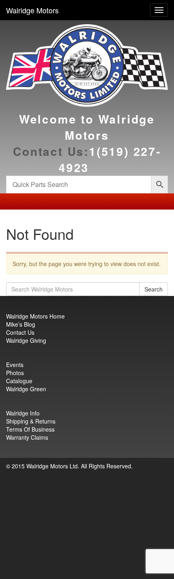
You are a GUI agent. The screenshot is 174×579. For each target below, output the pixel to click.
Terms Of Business (30, 429)
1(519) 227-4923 (110, 159)
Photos (15, 373)
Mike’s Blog (20, 324)
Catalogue (19, 381)
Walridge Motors (32, 10)
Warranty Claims (27, 437)
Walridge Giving (26, 340)
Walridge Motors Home (35, 316)
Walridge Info (23, 413)
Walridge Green (26, 389)
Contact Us (20, 332)
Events (14, 365)
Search (153, 289)
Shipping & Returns (30, 421)
